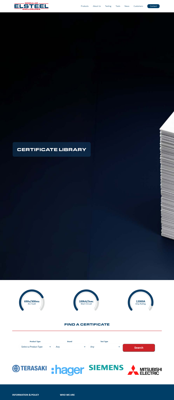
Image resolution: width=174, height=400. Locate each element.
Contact (153, 6)
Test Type (104, 341)
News (127, 6)
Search (138, 347)
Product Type (35, 341)
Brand (69, 341)
